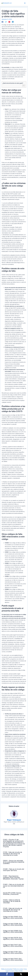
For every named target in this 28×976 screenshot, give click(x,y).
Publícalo (21, 974)
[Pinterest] (9, 22)
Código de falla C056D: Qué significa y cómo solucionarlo (13, 931)
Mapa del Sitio (19, 971)
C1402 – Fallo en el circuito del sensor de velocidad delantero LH (13, 886)
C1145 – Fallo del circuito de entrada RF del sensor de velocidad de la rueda (12, 909)
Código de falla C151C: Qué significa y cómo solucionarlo (13, 959)
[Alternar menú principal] (24, 3)
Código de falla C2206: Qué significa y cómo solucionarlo (13, 924)
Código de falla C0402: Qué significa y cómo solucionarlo (13, 917)
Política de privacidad (6, 969)
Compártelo (7, 974)
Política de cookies (18, 969)
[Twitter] (6, 22)
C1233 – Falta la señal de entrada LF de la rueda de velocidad (11, 901)
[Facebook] (2, 22)
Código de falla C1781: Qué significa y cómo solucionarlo (13, 952)
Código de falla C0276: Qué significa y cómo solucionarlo (13, 938)
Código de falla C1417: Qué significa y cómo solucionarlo (13, 945)
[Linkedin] (13, 22)
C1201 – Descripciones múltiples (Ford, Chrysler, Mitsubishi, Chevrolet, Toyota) (13, 877)
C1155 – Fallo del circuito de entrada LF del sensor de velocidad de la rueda (12, 853)
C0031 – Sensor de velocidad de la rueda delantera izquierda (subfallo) (13, 862)
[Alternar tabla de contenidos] (23, 85)
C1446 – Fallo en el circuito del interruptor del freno (13, 869)
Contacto (11, 971)
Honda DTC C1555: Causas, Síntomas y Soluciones (12, 893)
